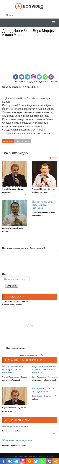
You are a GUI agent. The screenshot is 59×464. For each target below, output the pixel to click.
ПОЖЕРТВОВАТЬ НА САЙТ (31, 355)
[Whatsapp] (45, 77)
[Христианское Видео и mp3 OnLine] (30, 5)
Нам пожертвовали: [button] (16, 348)
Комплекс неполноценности (14, 445)
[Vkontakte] (21, 77)
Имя (4, 273)
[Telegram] (27, 77)
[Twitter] (39, 77)
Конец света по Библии (11, 431)
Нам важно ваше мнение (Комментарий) (23, 247)
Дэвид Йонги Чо (22, 141)
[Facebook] (15, 77)
